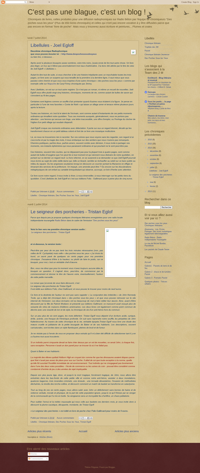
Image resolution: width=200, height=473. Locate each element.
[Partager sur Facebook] (88, 191)
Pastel (147, 51)
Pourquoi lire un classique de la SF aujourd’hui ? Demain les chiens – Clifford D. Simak (159, 84)
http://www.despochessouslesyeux (79, 54)
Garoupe (151, 92)
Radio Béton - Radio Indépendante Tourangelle (155, 238)
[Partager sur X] (85, 191)
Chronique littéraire (47, 195)
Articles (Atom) (46, 437)
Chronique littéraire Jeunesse (157, 54)
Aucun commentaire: (66, 191)
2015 (150, 144)
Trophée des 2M (151, 47)
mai (152, 182)
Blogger (111, 467)
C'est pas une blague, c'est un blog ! (87, 12)
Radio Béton (60, 220)
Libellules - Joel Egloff (52, 45)
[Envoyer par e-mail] (80, 191)
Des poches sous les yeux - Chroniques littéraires (156, 224)
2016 (150, 140)
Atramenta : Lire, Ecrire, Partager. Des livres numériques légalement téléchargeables (158, 231)
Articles (33, 454)
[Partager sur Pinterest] (91, 191)
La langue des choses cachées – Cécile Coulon (158, 95)
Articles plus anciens (127, 431)
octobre (153, 159)
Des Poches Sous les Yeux (67, 195)
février (153, 186)
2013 (150, 191)
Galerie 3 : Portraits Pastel (156, 278)
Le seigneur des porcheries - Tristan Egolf (50, 232)
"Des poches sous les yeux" (105, 220)
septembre (154, 163)
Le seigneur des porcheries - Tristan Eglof (71, 211)
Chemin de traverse (156, 116)
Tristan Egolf (85, 422)
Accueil (83, 431)
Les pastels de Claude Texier (157, 249)
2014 (150, 148)
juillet (152, 167)
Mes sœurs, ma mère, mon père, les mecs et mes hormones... (158, 120)
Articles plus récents (39, 431)
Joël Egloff (84, 195)
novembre (154, 155)
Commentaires (36, 459)
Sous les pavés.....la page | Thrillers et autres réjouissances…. (159, 103)
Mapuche (51, 84)
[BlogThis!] (82, 191)
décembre (154, 151)
